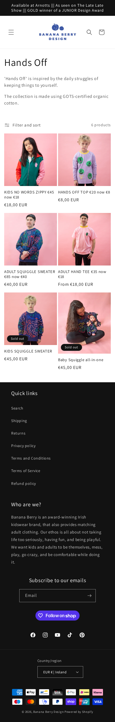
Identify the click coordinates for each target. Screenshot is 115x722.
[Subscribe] (89, 595)
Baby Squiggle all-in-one (80, 359)
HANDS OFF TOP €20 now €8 (84, 192)
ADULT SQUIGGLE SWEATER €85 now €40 (29, 274)
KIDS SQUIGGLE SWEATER (28, 351)
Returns (18, 433)
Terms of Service (25, 470)
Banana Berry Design (48, 712)
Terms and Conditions (31, 458)
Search (17, 408)
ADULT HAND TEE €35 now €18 (82, 274)
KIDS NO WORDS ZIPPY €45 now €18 (29, 195)
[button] (11, 32)
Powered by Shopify (78, 712)
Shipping (19, 420)
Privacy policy (23, 445)
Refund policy (23, 483)
